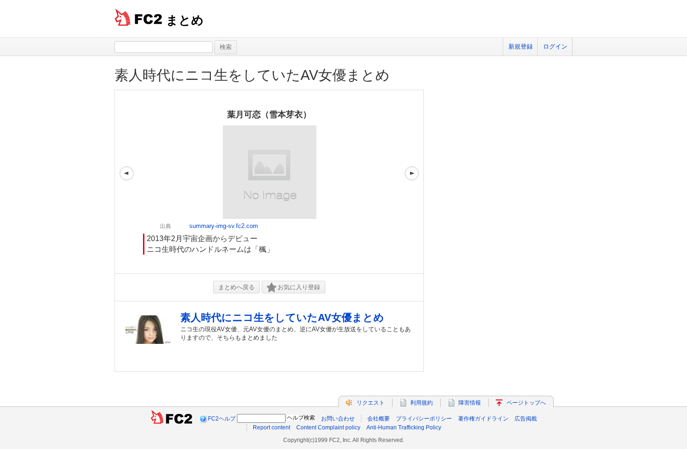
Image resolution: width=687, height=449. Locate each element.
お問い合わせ (338, 418)
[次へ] (412, 181)
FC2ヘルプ (222, 418)
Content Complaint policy (328, 427)
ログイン (555, 46)
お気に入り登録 (299, 287)
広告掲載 (526, 418)
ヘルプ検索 (301, 417)
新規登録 (520, 46)
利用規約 (421, 402)
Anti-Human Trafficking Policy (403, 427)
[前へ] (127, 181)
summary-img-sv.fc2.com (223, 225)
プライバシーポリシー (424, 418)
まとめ (185, 20)
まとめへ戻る (236, 287)
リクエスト (371, 402)
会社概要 (378, 418)
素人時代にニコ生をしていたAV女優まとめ (252, 75)
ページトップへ (526, 402)
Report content (271, 427)
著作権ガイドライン (483, 418)
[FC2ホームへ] (171, 418)
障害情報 (469, 402)
